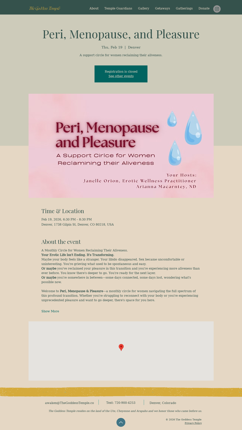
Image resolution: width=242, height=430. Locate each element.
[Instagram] (217, 9)
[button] (162, 8)
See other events (121, 76)
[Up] (120, 422)
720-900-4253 (125, 403)
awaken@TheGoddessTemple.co (69, 403)
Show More (50, 311)
